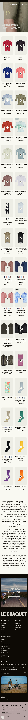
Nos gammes (4, 646)
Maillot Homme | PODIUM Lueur (7, 111)
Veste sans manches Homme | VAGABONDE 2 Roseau (7, 249)
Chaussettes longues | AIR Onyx (7, 460)
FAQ (2, 642)
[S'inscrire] (25, 716)
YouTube (3, 627)
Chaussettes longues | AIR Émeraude (20, 428)
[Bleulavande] (19, 398)
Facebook (3, 623)
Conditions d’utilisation (6, 700)
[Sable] (6, 339)
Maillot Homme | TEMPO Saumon (20, 84)
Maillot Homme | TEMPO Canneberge (7, 56)
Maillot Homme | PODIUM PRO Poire (7, 165)
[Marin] (23, 398)
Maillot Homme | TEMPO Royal (7, 84)
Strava (3, 632)
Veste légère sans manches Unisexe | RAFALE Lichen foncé (7, 343)
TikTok (3, 630)
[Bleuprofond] (4, 277)
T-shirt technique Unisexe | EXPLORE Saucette (20, 312)
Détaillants (18, 627)
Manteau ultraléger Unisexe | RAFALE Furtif (20, 340)
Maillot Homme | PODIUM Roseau (21, 111)
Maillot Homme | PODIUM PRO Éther (21, 138)
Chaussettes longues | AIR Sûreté (20, 487)
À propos (17, 623)
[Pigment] (24, 398)
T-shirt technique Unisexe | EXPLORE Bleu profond (20, 281)
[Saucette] (8, 277)
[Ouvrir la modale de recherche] (22, 4)
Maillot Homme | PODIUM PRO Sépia (7, 192)
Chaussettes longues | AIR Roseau (7, 430)
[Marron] (10, 277)
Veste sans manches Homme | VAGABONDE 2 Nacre (21, 220)
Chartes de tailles (5, 648)
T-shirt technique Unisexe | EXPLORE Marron (7, 281)
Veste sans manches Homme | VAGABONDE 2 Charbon (21, 249)
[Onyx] (6, 219)
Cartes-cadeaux (19, 630)
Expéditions (4, 650)
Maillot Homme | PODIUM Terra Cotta (7, 138)
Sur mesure (18, 625)
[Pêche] (6, 277)
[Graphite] (8, 219)
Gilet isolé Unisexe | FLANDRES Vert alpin (7, 371)
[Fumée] (17, 398)
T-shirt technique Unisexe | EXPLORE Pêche (7, 312)
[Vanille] (15, 398)
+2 (26, 397)
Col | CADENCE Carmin (20, 370)
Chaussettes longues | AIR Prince (7, 487)
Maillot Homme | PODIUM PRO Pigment (21, 165)
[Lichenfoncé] (8, 339)
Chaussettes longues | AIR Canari (20, 457)
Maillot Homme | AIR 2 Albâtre (20, 192)
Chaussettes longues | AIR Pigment (20, 401)
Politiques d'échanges (6, 653)
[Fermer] (26, 704)
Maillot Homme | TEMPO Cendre (20, 56)
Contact (3, 639)
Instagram (3, 625)
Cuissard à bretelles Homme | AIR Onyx (7, 221)
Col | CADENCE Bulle (7, 397)
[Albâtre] (21, 398)
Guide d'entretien (5, 644)
